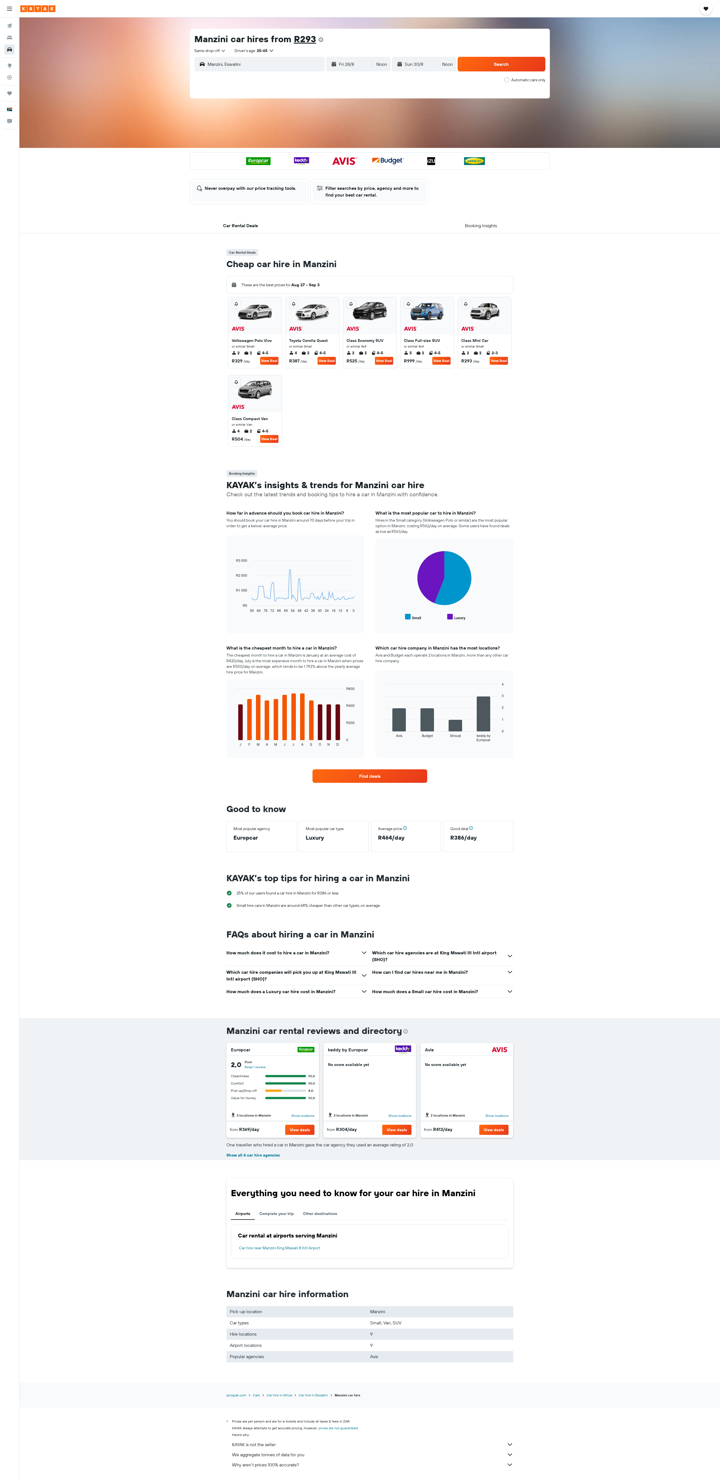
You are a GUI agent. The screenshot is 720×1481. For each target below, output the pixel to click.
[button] (9, 9)
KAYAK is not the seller (254, 1444)
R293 (305, 38)
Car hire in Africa (279, 1395)
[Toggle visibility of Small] (413, 617)
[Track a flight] (9, 77)
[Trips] (9, 93)
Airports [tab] (242, 1213)
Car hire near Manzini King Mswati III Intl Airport (279, 1247)
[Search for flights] (9, 25)
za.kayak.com (236, 1395)
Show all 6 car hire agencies (253, 1155)
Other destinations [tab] (320, 1213)
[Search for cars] (9, 49)
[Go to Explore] (9, 65)
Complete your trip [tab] (276, 1213)
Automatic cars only (528, 79)
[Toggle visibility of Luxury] (456, 617)
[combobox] (210, 50)
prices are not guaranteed (338, 1428)
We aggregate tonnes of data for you (268, 1454)
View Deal (269, 361)
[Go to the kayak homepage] (37, 8)
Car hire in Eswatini (313, 1395)
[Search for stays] (9, 37)
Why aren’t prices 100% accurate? (265, 1465)
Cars (256, 1395)
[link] (369, 776)
